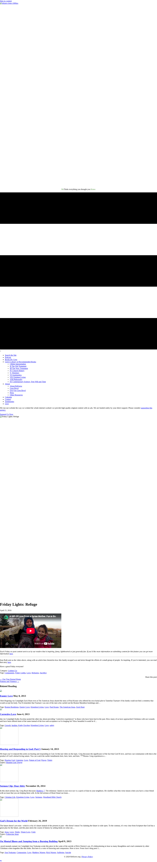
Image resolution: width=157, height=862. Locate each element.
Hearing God (10, 760)
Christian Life (10, 797)
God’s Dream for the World (14, 821)
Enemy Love (6, 696)
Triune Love (25, 832)
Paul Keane (54, 707)
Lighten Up (12, 671)
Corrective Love (8, 714)
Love (29, 673)
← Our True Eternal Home (10, 679)
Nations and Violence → (9, 681)
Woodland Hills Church (52, 797)
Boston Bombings (12, 707)
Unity (33, 832)
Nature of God (34, 760)
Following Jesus (12, 834)
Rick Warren (51, 852)
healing (14, 725)
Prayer (43, 760)
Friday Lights (20, 673)
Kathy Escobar (24, 725)
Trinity (49, 760)
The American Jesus (67, 707)
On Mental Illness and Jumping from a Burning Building (29, 841)
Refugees (35, 673)
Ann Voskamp (10, 852)
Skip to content (6, 1)
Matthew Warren (38, 852)
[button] (1, 861)
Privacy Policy (87, 857)
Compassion (9, 673)
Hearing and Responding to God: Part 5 (20, 749)
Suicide (68, 852)
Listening (19, 760)
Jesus (7, 832)
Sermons (38, 797)
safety (52, 725)
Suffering (60, 852)
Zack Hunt (80, 707)
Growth (8, 725)
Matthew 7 (40, 791)
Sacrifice (43, 673)
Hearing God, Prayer (14, 762)
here (11, 654)
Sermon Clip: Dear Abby (12, 786)
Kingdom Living (37, 707)
